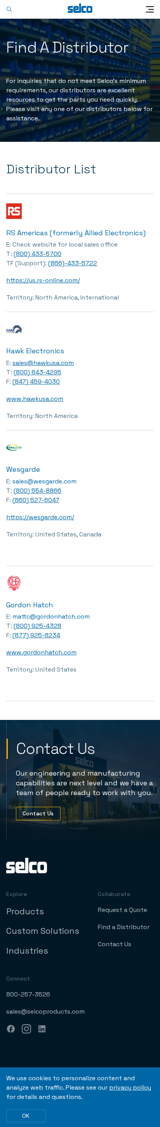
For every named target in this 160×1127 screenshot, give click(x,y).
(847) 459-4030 (36, 381)
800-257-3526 (28, 994)
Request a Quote (122, 910)
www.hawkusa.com (34, 399)
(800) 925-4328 (37, 626)
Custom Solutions (42, 930)
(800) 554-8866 (37, 491)
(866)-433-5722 (72, 263)
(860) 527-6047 (35, 500)
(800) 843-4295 (37, 372)
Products (25, 911)
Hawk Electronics (35, 350)
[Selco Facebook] (11, 1029)
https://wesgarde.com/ (40, 517)
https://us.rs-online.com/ (43, 280)
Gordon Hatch (29, 604)
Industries (27, 950)
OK (26, 1116)
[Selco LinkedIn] (42, 1029)
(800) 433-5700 (37, 254)
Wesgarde (23, 469)
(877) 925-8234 (36, 635)
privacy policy (130, 1087)
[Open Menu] (150, 9)
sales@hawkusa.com (43, 363)
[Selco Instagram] (26, 1029)
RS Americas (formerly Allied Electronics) (76, 232)
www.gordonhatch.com (41, 652)
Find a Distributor (124, 927)
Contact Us (38, 813)
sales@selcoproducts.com (45, 1011)
